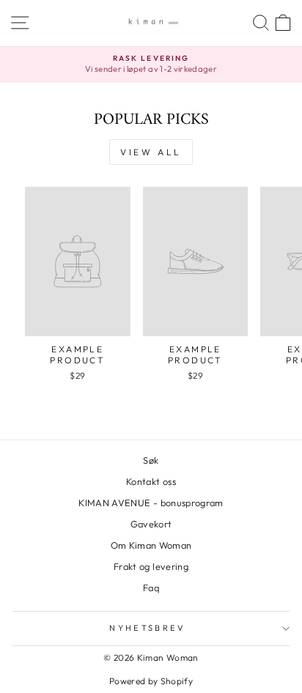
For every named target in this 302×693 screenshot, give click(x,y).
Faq (151, 587)
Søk (150, 460)
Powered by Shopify (151, 680)
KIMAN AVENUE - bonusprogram (150, 502)
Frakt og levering (151, 566)
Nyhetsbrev (147, 628)
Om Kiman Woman (151, 545)
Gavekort (151, 524)
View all (151, 152)
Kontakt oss (151, 481)
